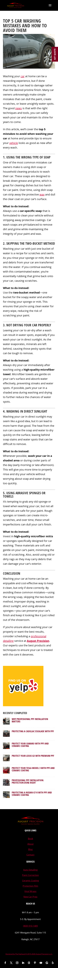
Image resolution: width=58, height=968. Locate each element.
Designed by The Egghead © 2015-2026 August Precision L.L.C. (29, 954)
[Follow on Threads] (29, 962)
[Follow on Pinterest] (35, 962)
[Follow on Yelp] (52, 962)
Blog (30, 849)
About (30, 843)
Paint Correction (30, 875)
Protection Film (30, 885)
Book (30, 838)
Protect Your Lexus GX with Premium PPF (33, 755)
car (23, 76)
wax (42, 194)
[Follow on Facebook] (5, 962)
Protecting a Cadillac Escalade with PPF (33, 731)
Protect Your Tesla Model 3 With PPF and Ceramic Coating (33, 769)
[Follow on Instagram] (17, 962)
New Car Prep (30, 896)
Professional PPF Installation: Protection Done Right (28, 781)
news (18, 108)
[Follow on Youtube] (40, 962)
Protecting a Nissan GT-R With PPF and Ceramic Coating (32, 793)
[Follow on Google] (46, 962)
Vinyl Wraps (30, 891)
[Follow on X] (11, 962)
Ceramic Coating (30, 880)
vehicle (13, 143)
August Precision (38, 641)
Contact (30, 854)
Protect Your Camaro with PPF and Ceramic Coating (30, 745)
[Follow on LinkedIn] (23, 962)
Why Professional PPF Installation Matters (30, 720)
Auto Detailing (30, 869)
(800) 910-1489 (30, 925)
